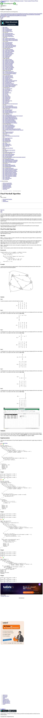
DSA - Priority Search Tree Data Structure (10, 103)
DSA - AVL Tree (6, 91)
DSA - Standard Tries (6, 144)
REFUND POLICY (6, 702)
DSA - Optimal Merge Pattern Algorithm (10, 122)
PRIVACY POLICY (6, 701)
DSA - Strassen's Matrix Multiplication (9, 111)
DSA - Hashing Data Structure (8, 131)
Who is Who (5, 189)
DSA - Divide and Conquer (7, 109)
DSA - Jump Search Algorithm (8, 53)
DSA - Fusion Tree (6, 99)
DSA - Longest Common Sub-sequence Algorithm (12, 128)
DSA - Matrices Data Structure (8, 71)
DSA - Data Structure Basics (8, 33)
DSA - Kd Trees (5, 102)
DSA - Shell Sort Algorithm (7, 64)
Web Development (23, 13)
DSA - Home (5, 27)
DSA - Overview (6, 28)
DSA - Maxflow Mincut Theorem (9, 86)
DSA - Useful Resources (7, 178)
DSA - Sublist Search (6, 56)
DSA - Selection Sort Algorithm (8, 62)
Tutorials (3, 16)
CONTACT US (5, 699)
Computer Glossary (6, 188)
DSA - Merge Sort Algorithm (8, 63)
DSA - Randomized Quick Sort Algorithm (10, 160)
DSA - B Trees (5, 93)
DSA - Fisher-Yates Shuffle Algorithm (9, 162)
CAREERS (5, 697)
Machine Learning (34, 14)
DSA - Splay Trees (6, 95)
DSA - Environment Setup (7, 29)
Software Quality (7, 15)
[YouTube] (2, 1)
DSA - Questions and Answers (8, 168)
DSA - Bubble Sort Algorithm (8, 60)
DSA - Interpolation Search (7, 52)
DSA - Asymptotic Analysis (7, 31)
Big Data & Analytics (9, 14)
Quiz (5, 596)
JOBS (4, 698)
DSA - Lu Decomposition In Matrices (9, 73)
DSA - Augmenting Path (7, 82)
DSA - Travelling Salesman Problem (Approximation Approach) (14, 157)
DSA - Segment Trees (6, 97)
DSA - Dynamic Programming (8, 124)
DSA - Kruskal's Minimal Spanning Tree (10, 117)
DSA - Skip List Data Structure (8, 36)
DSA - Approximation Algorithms (9, 154)
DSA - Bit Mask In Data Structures (9, 150)
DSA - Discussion (6, 179)
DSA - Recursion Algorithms (8, 105)
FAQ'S (4, 704)
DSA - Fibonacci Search (7, 55)
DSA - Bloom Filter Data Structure (9, 152)
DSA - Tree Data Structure (7, 88)
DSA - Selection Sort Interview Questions (10, 169)
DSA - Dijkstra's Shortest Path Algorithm (10, 118)
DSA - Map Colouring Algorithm (8, 119)
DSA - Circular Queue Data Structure (9, 45)
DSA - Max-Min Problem (7, 110)
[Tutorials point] (8, 4)
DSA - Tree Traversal (6, 89)
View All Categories (22, 15)
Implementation (5, 201)
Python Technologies (4, 13)
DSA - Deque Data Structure (8, 47)
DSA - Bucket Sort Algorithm (8, 66)
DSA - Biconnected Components (8, 81)
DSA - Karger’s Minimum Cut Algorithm (10, 161)
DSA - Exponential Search (7, 54)
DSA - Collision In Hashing (8, 132)
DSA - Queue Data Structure (8, 44)
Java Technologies (30, 13)
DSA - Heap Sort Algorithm (8, 65)
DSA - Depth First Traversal (8, 76)
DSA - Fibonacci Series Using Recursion (10, 107)
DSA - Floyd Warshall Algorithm (8, 126)
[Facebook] (0, 1)
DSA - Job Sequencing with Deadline (9, 121)
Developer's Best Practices (7, 184)
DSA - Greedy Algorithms (7, 114)
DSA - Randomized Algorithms (8, 159)
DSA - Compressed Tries (7, 145)
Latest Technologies (27, 14)
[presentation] (21, 305)
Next (1, 212)
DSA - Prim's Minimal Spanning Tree (9, 116)
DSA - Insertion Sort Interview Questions (10, 171)
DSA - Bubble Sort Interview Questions (10, 173)
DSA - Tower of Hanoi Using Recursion (10, 106)
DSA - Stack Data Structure (7, 42)
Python (6, 443)
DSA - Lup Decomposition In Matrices (9, 72)
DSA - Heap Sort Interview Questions (9, 172)
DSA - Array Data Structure (8, 35)
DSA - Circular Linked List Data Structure (10, 40)
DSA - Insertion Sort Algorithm (8, 61)
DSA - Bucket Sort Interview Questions (10, 174)
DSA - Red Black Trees (7, 92)
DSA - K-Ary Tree (6, 101)
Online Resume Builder (7, 186)
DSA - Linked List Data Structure (9, 38)
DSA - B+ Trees (5, 94)
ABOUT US (5, 695)
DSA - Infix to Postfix (6, 164)
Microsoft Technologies (17, 14)
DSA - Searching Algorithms (8, 49)
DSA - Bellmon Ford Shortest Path (9, 165)
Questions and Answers (7, 185)
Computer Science (36, 13)
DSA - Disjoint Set (6, 134)
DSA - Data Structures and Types (9, 34)
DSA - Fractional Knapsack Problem (9, 120)
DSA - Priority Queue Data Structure (9, 46)
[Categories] (17, 4)
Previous (2, 209)
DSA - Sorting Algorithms (7, 59)
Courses (8, 16)
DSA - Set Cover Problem (7, 156)
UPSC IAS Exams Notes (7, 183)
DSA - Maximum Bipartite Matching (9, 166)
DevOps (22, 14)
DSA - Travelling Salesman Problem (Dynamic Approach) (13, 129)
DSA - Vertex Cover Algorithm (8, 155)
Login (1, 18)
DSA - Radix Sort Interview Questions (9, 175)
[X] (1, 1)
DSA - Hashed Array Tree (7, 100)
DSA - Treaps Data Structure (8, 148)
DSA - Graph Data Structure (8, 75)
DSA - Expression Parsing (7, 43)
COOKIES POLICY (6, 703)
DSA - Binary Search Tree (7, 90)
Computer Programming (15, 13)
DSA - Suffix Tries (6, 146)
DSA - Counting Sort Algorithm (8, 67)
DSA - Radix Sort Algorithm (8, 68)
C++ (2, 443)
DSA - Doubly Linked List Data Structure (10, 39)
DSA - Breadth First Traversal (8, 77)
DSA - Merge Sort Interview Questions (10, 170)
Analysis (4, 200)
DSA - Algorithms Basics (7, 30)
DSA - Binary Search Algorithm (8, 51)
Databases (9, 13)
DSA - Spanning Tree (6, 78)
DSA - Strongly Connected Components (10, 80)
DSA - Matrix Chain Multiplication (9, 125)
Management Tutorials (14, 15)
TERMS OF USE (6, 700)
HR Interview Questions (7, 187)
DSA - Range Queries (6, 96)
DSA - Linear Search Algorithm (8, 50)
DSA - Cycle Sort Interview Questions (9, 176)
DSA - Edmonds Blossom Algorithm (9, 85)
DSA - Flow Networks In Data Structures (10, 84)
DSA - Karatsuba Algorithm (8, 112)
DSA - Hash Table (6, 57)
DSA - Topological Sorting (7, 79)
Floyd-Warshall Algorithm (7, 199)
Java (4, 443)
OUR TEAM (5, 696)
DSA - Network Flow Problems (8, 83)
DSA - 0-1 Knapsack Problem (8, 127)
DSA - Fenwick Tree (6, 98)
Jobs (2, 17)
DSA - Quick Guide (6, 177)
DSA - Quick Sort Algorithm (8, 69)
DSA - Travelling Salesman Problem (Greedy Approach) (13, 115)
